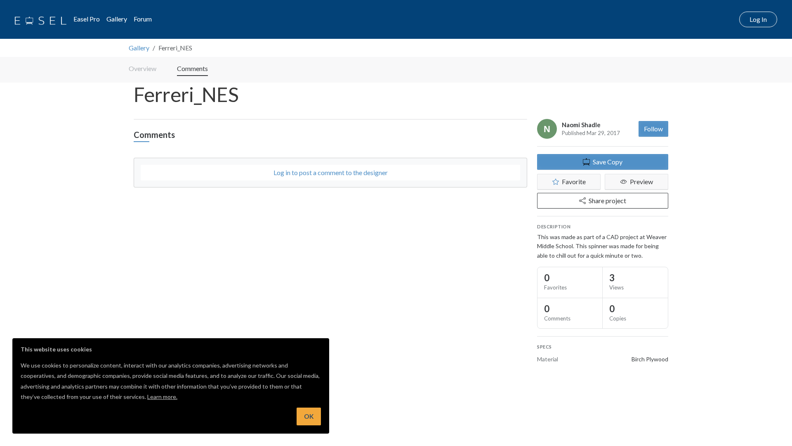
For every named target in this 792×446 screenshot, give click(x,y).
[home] (40, 19)
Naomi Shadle (581, 124)
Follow (653, 129)
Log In (758, 19)
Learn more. (162, 396)
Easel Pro (86, 19)
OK (309, 416)
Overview (142, 68)
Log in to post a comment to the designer (330, 172)
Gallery (116, 19)
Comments (192, 68)
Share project (607, 200)
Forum (143, 19)
